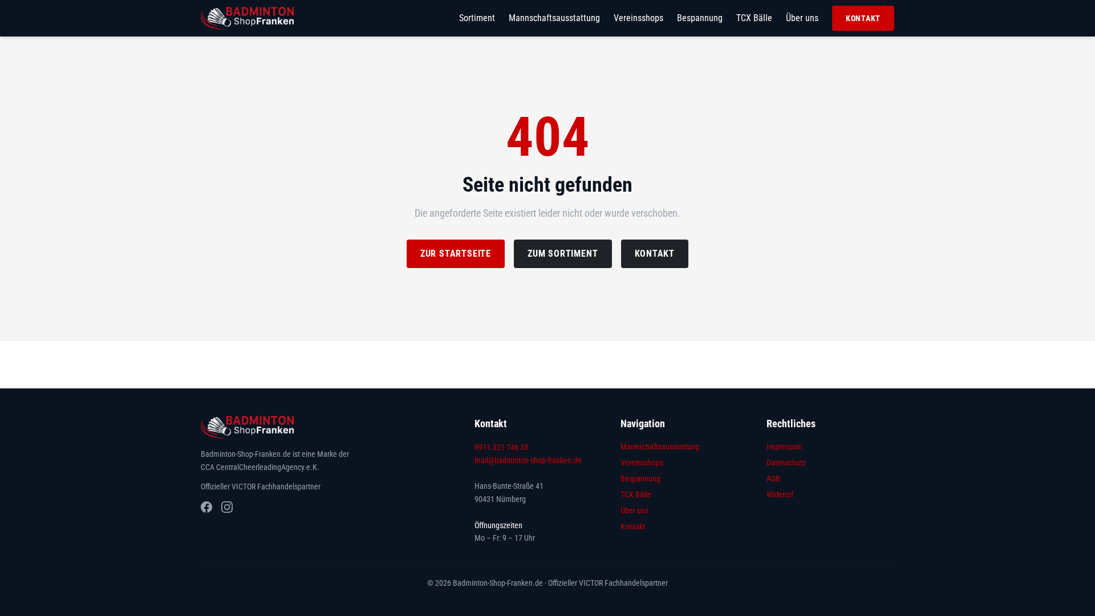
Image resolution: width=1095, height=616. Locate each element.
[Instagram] (227, 507)
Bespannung (700, 18)
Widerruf (779, 494)
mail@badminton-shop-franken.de (528, 460)
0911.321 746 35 (501, 447)
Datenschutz (786, 462)
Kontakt (863, 18)
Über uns (802, 18)
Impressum (784, 446)
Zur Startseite (455, 253)
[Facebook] (206, 507)
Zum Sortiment (563, 253)
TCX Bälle (754, 18)
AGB (773, 478)
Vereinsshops (638, 18)
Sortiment (477, 18)
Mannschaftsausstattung (554, 18)
